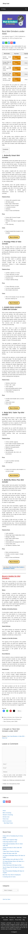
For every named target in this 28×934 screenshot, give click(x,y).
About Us (11, 919)
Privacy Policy (18, 919)
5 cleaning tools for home (9, 876)
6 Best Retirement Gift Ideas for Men (12, 865)
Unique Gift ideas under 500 (10, 853)
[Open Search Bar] (26, 9)
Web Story (19, 917)
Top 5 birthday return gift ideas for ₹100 (13, 859)
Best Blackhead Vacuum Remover (12, 719)
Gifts (7, 917)
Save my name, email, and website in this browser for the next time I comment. (15, 775)
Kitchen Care (18, 717)
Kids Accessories (7, 821)
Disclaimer (5, 919)
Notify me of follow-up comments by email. (14, 780)
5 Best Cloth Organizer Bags (10, 839)
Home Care (5, 819)
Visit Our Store (6, 899)
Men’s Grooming (7, 812)
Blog (24, 919)
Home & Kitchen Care (9, 717)
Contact (24, 917)
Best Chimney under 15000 (10, 721)
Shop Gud (6, 3)
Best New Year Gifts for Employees (12, 874)
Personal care (12, 917)
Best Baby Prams (8, 823)
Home (4, 810)
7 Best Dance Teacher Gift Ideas (11, 851)
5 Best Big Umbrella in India (10, 841)
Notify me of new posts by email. (11, 783)
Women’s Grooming (8, 814)
